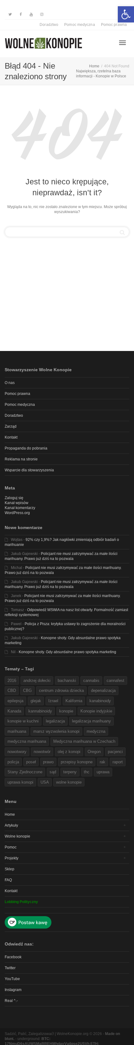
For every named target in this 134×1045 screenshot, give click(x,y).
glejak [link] (36, 700)
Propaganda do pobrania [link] (26, 448)
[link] (126, 14)
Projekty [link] (11, 858)
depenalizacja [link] (103, 690)
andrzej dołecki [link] (36, 680)
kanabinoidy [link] (100, 700)
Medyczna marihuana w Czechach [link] (84, 741)
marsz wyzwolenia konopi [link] (56, 731)
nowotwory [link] (16, 751)
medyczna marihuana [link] (26, 741)
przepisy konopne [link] (77, 762)
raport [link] (117, 762)
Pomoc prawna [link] (114, 24)
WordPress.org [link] (17, 513)
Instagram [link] (13, 990)
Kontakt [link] (11, 437)
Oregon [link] (94, 751)
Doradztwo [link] (49, 24)
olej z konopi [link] (69, 751)
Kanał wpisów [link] (16, 503)
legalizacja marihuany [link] (91, 721)
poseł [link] (31, 762)
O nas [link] (10, 383)
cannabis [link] (91, 680)
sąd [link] (53, 772)
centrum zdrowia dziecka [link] (61, 690)
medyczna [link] (96, 731)
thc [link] (86, 772)
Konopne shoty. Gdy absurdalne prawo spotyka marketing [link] (67, 652)
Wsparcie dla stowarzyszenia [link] (29, 470)
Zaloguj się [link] (14, 498)
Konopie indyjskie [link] (96, 711)
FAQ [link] (8, 880)
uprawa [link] (103, 772)
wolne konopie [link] (69, 782)
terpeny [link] (70, 772)
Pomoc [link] (11, 847)
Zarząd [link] (11, 426)
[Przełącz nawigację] (122, 42)
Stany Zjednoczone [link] (24, 772)
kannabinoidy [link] (40, 711)
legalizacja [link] (55, 721)
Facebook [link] (13, 957)
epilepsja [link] (15, 700)
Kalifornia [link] (73, 700)
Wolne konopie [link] (17, 836)
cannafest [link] (115, 680)
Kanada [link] (14, 711)
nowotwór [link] (42, 751)
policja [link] (13, 762)
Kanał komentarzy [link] (20, 508)
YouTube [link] (12, 979)
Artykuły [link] (11, 825)
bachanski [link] (67, 680)
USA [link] (45, 782)
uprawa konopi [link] (20, 782)
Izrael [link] (53, 700)
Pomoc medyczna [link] (79, 24)
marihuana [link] (16, 731)
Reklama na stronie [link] (21, 459)
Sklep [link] (9, 869)
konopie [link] (66, 711)
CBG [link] (27, 690)
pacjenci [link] (115, 751)
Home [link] (10, 814)
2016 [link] (11, 680)
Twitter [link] (10, 968)
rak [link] (102, 762)
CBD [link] (11, 690)
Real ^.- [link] (11, 1001)
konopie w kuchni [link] (23, 721)
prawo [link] (48, 762)
